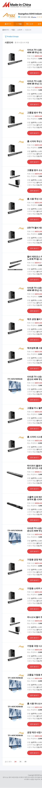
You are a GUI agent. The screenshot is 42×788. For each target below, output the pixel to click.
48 (25, 761)
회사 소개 (29, 24)
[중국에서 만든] (17, 4)
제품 (20, 24)
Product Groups (13, 36)
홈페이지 (8, 24)
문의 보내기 (34, 73)
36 (20, 761)
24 (15, 762)
